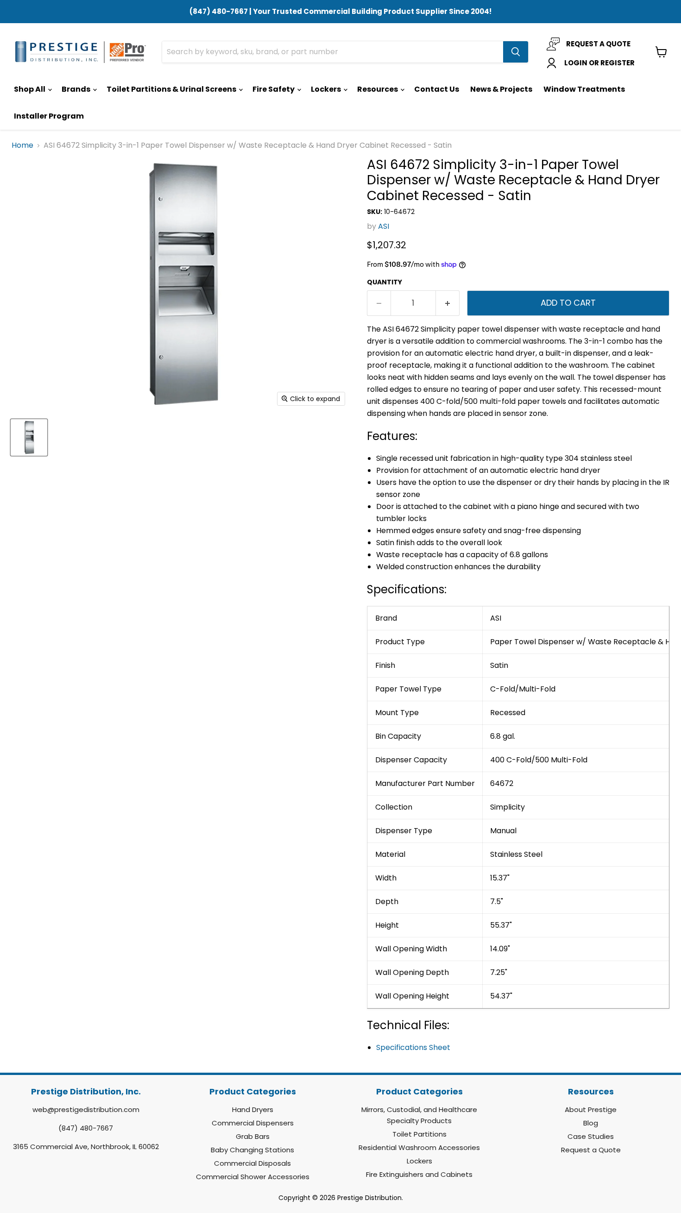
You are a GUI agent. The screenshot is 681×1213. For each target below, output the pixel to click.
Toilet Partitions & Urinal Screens (172, 89)
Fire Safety (274, 89)
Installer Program (49, 116)
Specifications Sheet (413, 1047)
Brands (77, 89)
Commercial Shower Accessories (252, 1177)
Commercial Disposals (252, 1163)
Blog (590, 1123)
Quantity (384, 282)
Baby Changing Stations (252, 1150)
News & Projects (501, 89)
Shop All (30, 89)
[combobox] (332, 52)
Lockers (326, 89)
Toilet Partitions (419, 1134)
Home (22, 145)
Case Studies (591, 1136)
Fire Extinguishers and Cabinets (419, 1174)
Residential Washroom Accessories (419, 1147)
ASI (383, 226)
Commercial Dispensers (253, 1123)
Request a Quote (591, 1150)
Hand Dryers (252, 1109)
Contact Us (436, 89)
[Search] (515, 52)
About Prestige (591, 1109)
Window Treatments (584, 89)
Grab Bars (253, 1136)
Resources (378, 89)
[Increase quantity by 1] (448, 303)
